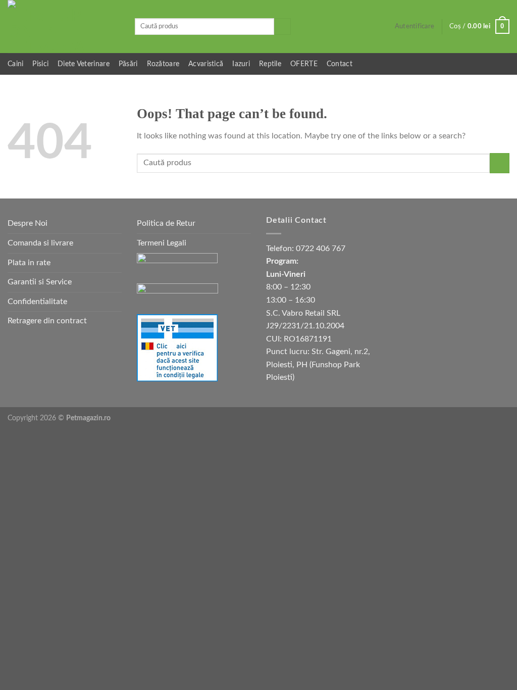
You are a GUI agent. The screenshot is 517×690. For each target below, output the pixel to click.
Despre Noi (27, 223)
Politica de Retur (166, 223)
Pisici (40, 64)
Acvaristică (205, 64)
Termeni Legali (161, 243)
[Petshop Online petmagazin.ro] (64, 26)
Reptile (270, 64)
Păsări (128, 64)
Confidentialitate (37, 302)
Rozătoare (163, 64)
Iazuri (241, 64)
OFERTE (304, 64)
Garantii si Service (40, 282)
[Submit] (282, 26)
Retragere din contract (47, 321)
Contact (339, 64)
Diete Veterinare (84, 64)
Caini (15, 64)
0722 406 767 (320, 248)
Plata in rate (29, 263)
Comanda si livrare (40, 243)
